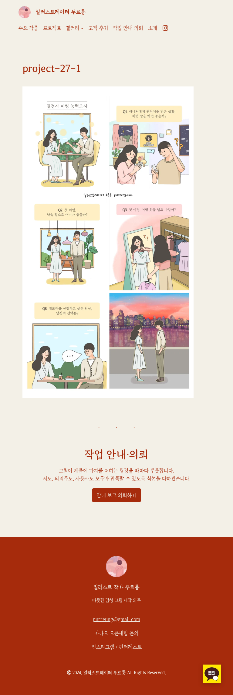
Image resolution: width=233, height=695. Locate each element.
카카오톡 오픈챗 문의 (212, 674)
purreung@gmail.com (116, 619)
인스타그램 (103, 646)
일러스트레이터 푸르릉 (60, 12)
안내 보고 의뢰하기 (116, 495)
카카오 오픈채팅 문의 (117, 633)
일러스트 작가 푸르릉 (116, 587)
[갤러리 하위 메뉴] (82, 28)
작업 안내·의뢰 (117, 454)
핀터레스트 (130, 646)
